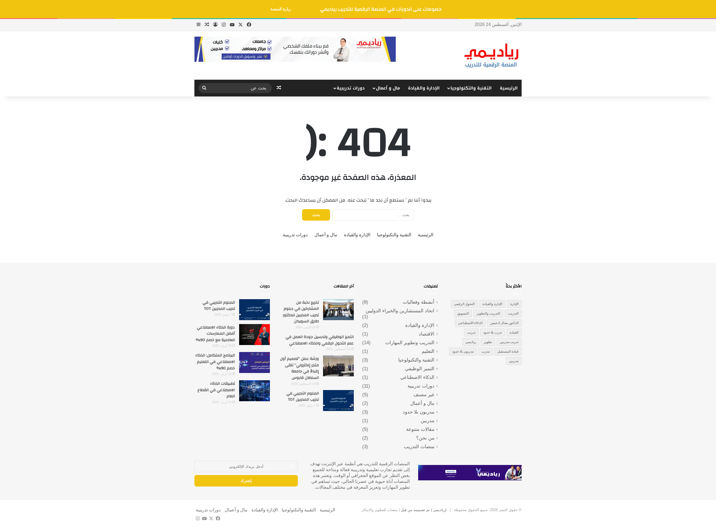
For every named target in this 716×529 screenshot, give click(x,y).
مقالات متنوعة (420, 429)
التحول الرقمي (464, 304)
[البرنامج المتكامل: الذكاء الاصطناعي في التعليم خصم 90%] (254, 362)
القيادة (514, 332)
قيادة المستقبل (508, 351)
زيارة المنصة (280, 9)
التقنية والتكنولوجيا (471, 88)
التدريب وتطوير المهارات (409, 342)
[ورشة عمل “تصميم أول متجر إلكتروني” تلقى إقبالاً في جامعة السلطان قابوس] (338, 365)
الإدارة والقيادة (424, 88)
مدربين (514, 361)
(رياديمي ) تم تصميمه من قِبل (423, 510)
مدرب (485, 351)
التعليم (428, 351)
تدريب (471, 332)
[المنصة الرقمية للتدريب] (491, 55)
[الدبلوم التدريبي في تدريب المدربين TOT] (338, 400)
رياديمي (470, 342)
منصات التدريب (419, 446)
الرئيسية (509, 88)
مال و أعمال (388, 88)
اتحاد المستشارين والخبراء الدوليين (400, 310)
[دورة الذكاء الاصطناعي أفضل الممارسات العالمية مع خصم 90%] (254, 334)
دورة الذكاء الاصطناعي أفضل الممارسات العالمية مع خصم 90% (215, 334)
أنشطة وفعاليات (418, 302)
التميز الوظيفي (419, 368)
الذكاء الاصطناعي (470, 323)
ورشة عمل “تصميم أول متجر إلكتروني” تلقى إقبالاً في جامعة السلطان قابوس (299, 368)
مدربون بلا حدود (463, 351)
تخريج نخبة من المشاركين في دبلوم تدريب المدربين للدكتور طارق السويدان (301, 312)
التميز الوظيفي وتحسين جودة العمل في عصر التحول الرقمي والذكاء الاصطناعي (320, 340)
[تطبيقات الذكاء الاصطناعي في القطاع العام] (254, 390)
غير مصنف (423, 394)
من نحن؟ (425, 438)
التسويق (463, 313)
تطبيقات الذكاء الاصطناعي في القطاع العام (216, 390)
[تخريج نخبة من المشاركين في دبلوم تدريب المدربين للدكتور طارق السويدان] (338, 309)
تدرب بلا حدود (492, 332)
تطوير (488, 342)
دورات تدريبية (351, 88)
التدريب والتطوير (488, 313)
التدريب (513, 313)
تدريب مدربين (509, 342)
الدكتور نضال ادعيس (504, 323)
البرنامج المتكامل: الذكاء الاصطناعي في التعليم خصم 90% (215, 362)
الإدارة (514, 304)
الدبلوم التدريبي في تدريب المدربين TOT (302, 396)
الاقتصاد (426, 334)
